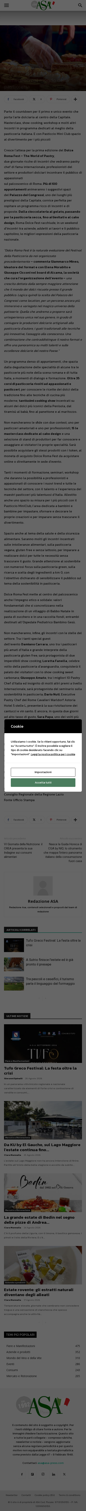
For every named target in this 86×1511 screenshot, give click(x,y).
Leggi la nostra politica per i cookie (53, 754)
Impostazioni (43, 772)
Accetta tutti (43, 782)
